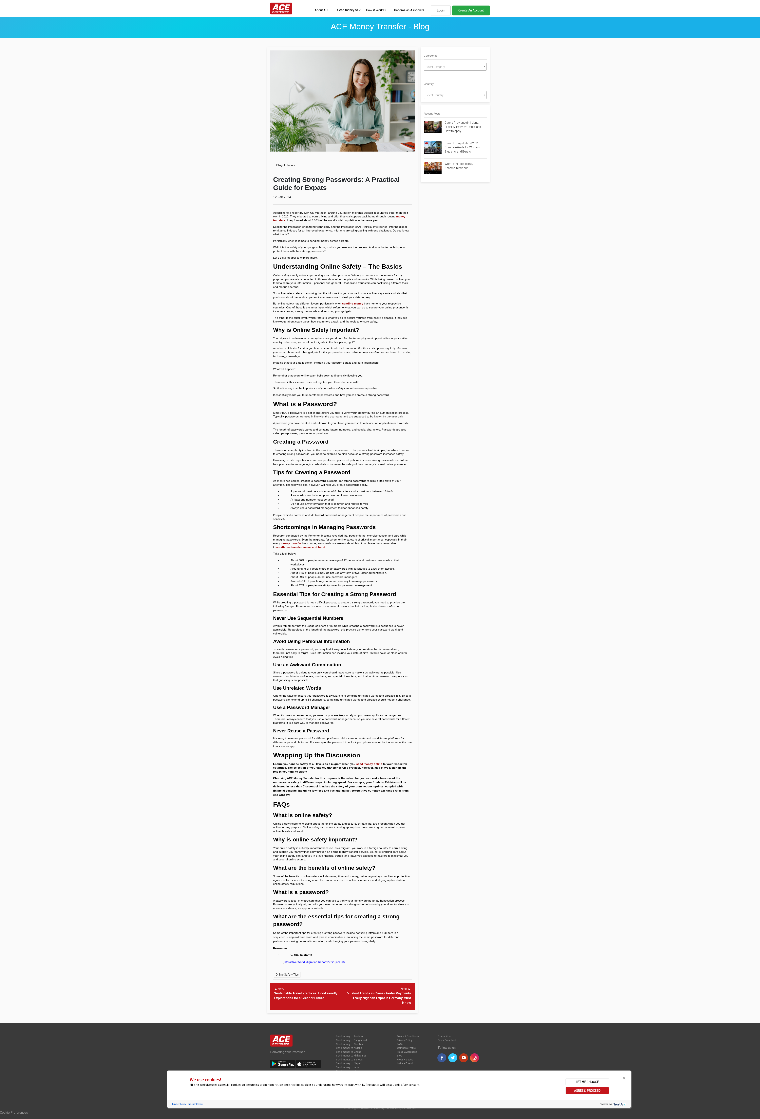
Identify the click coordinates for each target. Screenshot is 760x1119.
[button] (624, 1077)
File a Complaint (447, 1040)
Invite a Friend (405, 1063)
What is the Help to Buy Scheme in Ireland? (459, 166)
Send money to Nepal (348, 1063)
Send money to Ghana (348, 1051)
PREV (280, 989)
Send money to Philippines (351, 1055)
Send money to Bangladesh (352, 1040)
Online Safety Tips (287, 974)
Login (441, 10)
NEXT (404, 989)
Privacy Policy (404, 1040)
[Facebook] (441, 1057)
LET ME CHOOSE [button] (587, 1082)
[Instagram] (474, 1057)
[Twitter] (452, 1057)
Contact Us (444, 1036)
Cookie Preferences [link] (14, 1112)
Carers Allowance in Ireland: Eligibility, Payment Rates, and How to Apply (463, 127)
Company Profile (406, 1047)
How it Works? (376, 10)
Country (429, 83)
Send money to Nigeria (349, 1047)
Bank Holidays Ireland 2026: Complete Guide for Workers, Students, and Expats (463, 147)
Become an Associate (409, 10)
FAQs (400, 1044)
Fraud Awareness (407, 1051)
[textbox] (347, 9)
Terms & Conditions (408, 1036)
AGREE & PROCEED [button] (587, 1090)
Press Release (405, 1059)
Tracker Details (195, 1103)
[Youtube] (463, 1057)
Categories (430, 55)
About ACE (322, 10)
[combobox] (347, 10)
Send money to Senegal (349, 1059)
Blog (279, 165)
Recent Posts (432, 113)
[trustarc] (619, 1104)
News (291, 165)
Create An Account (471, 10)
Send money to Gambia (349, 1044)
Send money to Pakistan (350, 1036)
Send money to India (347, 1067)
